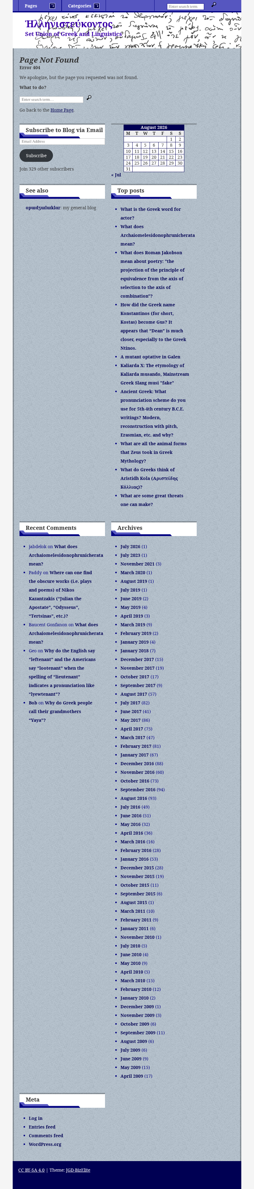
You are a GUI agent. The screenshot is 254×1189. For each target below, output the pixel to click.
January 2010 (134, 998)
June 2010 (131, 954)
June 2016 (131, 816)
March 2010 (132, 980)
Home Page (61, 110)
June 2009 (131, 1059)
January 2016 (134, 859)
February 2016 (135, 850)
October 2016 (134, 781)
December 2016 (137, 763)
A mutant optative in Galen (150, 357)
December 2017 (137, 659)
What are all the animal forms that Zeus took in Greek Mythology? (153, 452)
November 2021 (137, 564)
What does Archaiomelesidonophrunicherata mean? (157, 235)
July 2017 (130, 703)
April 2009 (131, 1076)
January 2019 (134, 642)
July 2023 (130, 555)
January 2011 (134, 928)
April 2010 (131, 972)
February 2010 (135, 989)
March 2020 (132, 572)
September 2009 (137, 1033)
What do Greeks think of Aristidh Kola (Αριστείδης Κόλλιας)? (149, 478)
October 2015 (134, 885)
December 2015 (137, 868)
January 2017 (134, 755)
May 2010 (130, 963)
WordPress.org (45, 1144)
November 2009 (137, 1015)
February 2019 (135, 633)
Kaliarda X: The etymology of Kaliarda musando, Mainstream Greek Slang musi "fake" (154, 374)
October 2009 (134, 1024)
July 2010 (130, 946)
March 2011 (132, 911)
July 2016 (130, 807)
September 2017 (137, 685)
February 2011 (135, 920)
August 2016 (133, 798)
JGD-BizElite (78, 1170)
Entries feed (42, 1127)
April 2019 (131, 616)
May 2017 (130, 720)
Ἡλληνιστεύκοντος (68, 23)
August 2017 (133, 694)
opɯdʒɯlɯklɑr (43, 208)
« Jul (116, 175)
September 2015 (137, 894)
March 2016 (132, 842)
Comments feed (46, 1135)
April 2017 (131, 729)
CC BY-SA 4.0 (31, 1170)
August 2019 (133, 581)
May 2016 (130, 824)
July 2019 (130, 590)
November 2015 (137, 876)
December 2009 (137, 1006)
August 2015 (133, 902)
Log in (35, 1118)
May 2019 (130, 607)
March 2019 (132, 625)
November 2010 (137, 937)
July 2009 (130, 1050)
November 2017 (137, 668)
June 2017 (131, 711)
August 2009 (133, 1041)
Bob (33, 703)
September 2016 (137, 789)
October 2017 (134, 677)
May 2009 (130, 1067)
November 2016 (137, 772)
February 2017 (135, 746)
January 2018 (134, 651)
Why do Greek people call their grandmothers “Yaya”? (60, 711)
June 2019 (131, 598)
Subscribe (36, 155)
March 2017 (132, 737)
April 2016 (131, 833)
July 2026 (130, 546)
